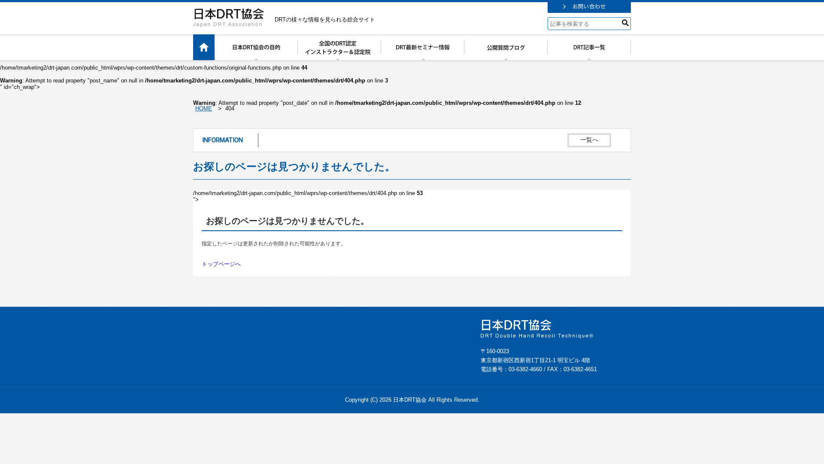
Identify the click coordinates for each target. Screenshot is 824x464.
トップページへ (221, 264)
